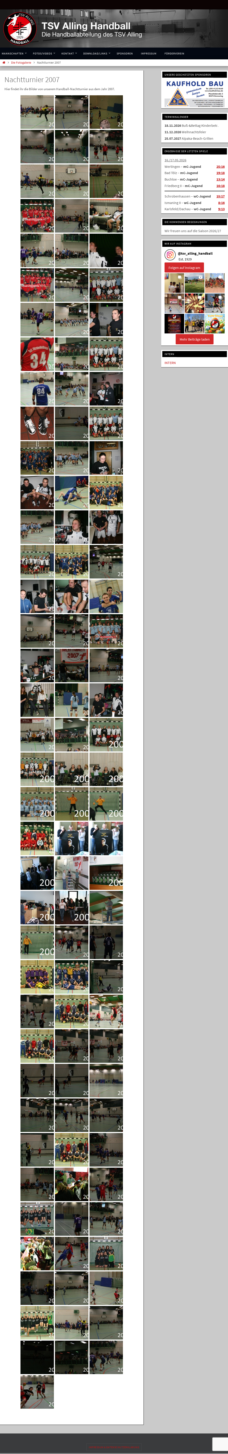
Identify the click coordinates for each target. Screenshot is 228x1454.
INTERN (170, 362)
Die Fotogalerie (21, 62)
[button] (174, 282)
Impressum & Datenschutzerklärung (114, 1447)
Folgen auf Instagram (184, 266)
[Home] (4, 62)
